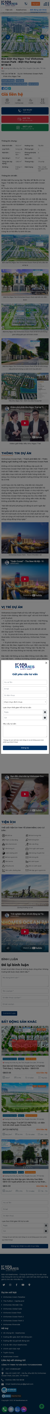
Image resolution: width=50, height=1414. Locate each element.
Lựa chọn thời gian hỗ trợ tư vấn (17, 707)
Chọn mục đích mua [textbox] (13, 702)
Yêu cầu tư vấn (9, 724)
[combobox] (25, 702)
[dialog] (25, 707)
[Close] (46, 663)
